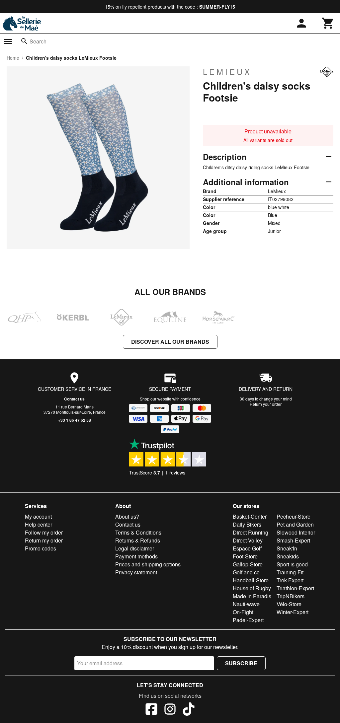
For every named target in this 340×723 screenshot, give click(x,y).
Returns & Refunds (137, 540)
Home (13, 57)
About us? (127, 516)
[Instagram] (170, 710)
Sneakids (288, 556)
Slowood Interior (296, 532)
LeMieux (227, 71)
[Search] (24, 41)
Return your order (266, 404)
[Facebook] (151, 710)
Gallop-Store (248, 564)
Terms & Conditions (138, 532)
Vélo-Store (289, 604)
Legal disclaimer (134, 548)
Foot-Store (245, 556)
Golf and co (246, 572)
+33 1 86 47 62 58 (74, 420)
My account (38, 516)
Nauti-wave (246, 604)
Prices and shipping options (148, 564)
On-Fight (243, 612)
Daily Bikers (247, 524)
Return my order (44, 540)
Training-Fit (290, 572)
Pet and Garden (295, 524)
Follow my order (44, 532)
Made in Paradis (252, 596)
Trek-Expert (290, 580)
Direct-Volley (248, 540)
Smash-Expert (293, 540)
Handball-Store (251, 580)
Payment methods (136, 556)
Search (38, 41)
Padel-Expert (248, 620)
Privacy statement (136, 572)
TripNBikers (290, 596)
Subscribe (241, 663)
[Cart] (328, 23)
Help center (38, 524)
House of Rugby (252, 588)
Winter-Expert (292, 612)
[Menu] (8, 41)
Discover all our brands (170, 341)
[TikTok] (188, 710)
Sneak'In (287, 548)
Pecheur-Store (293, 516)
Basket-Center (250, 516)
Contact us (74, 398)
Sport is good (292, 564)
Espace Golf (247, 548)
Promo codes (40, 548)
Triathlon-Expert (295, 588)
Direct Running (250, 532)
